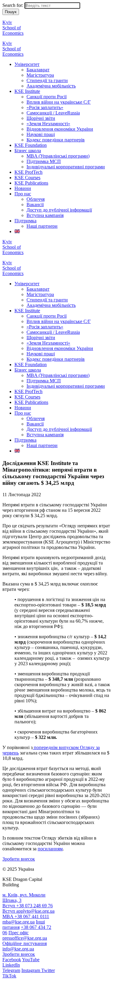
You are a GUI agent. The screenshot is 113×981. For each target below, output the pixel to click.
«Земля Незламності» (48, 123)
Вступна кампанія (45, 215)
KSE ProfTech (28, 172)
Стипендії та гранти (47, 80)
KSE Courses (27, 177)
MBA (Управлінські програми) (58, 156)
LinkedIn (11, 965)
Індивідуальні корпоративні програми (66, 166)
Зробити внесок (18, 858)
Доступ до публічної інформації (59, 209)
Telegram (11, 970)
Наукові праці (41, 134)
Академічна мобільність (51, 85)
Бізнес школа (27, 150)
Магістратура (40, 75)
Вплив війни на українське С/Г (59, 102)
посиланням (50, 848)
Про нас (22, 193)
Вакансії (35, 204)
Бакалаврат (38, 69)
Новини (22, 188)
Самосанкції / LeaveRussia (53, 112)
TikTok (9, 975)
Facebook (11, 959)
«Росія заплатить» (45, 107)
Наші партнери (42, 226)
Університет (26, 64)
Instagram (31, 970)
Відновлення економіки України (60, 129)
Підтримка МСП (44, 161)
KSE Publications (31, 182)
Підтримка (25, 220)
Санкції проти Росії (47, 96)
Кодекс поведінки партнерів (56, 139)
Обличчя (36, 199)
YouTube (30, 959)
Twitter (48, 970)
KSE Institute (27, 91)
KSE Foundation (30, 145)
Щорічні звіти (41, 118)
